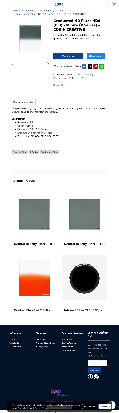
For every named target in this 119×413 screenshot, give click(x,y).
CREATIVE (82, 78)
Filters (70, 74)
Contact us (40, 339)
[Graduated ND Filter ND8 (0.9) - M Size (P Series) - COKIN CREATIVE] (30, 38)
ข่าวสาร (12, 339)
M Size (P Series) (84, 74)
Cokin (72, 78)
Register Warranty (69, 343)
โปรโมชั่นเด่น (14, 343)
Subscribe (94, 370)
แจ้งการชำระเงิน (67, 346)
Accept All (105, 406)
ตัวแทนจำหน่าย (15, 346)
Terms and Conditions (45, 343)
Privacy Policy (42, 346)
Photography (60, 78)
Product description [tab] (23, 101)
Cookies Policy (41, 408)
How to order (67, 339)
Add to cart (69, 56)
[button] (107, 4)
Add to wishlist (64, 66)
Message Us (98, 56)
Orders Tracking (69, 350)
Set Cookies (89, 406)
